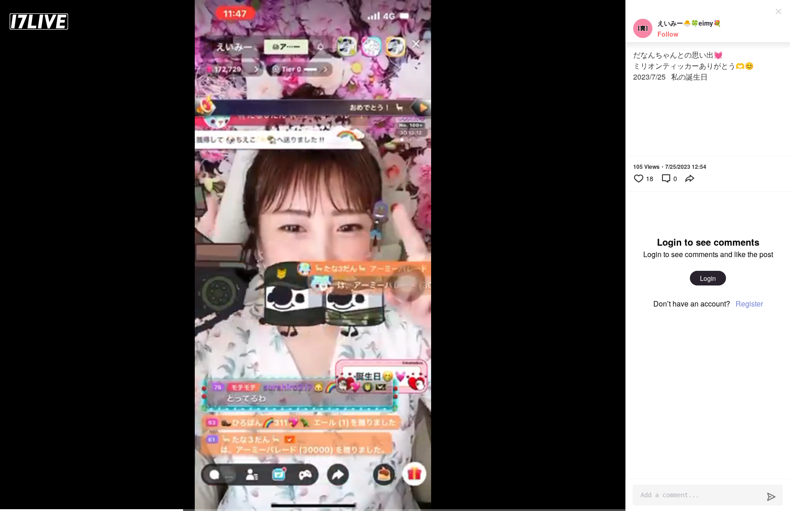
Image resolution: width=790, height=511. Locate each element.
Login (708, 278)
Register (749, 303)
